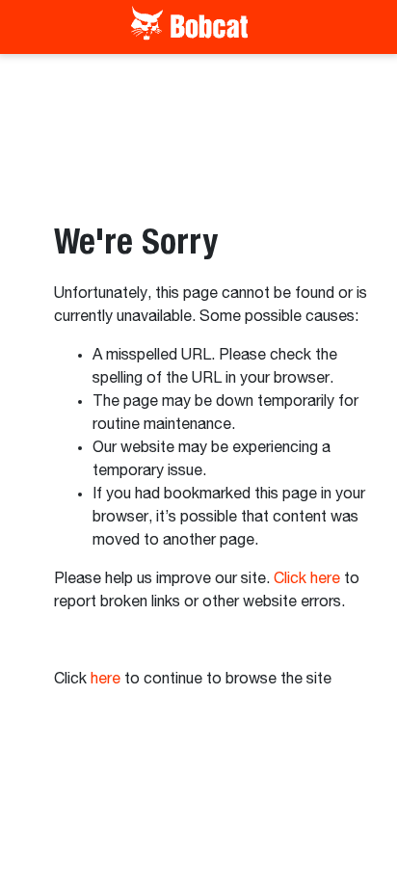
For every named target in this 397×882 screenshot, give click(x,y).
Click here (307, 579)
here (105, 679)
